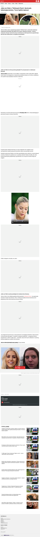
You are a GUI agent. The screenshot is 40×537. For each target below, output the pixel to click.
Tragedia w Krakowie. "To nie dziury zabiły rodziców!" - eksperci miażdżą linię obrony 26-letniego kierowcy (13, 478)
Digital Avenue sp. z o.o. (23, 404)
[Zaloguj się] (36, 1)
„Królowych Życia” (27, 296)
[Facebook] (1, 532)
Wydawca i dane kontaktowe (5, 519)
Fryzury (9, 3)
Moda (16, 3)
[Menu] (38, 1)
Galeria (18, 368)
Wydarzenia (21, 3)
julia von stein (7, 394)
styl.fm (2, 527)
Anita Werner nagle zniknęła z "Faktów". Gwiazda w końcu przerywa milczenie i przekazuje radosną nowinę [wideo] (12, 503)
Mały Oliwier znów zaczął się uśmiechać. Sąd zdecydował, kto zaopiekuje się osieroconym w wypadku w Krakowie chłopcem (13, 437)
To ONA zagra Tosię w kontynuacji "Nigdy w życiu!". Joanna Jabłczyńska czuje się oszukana (12, 454)
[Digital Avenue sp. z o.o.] (7, 535)
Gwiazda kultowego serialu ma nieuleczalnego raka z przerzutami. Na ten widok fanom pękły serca (11, 495)
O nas (2, 518)
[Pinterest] (4, 532)
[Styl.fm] (2, 1)
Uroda (6, 3)
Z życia (13, 3)
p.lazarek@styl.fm (7, 402)
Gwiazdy (2, 3)
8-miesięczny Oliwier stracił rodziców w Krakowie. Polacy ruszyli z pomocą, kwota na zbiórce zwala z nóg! (13, 446)
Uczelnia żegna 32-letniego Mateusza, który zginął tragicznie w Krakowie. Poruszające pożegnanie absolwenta (13, 470)
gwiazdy (2, 394)
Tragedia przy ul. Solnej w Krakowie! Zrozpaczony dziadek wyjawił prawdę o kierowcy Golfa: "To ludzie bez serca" (12, 487)
